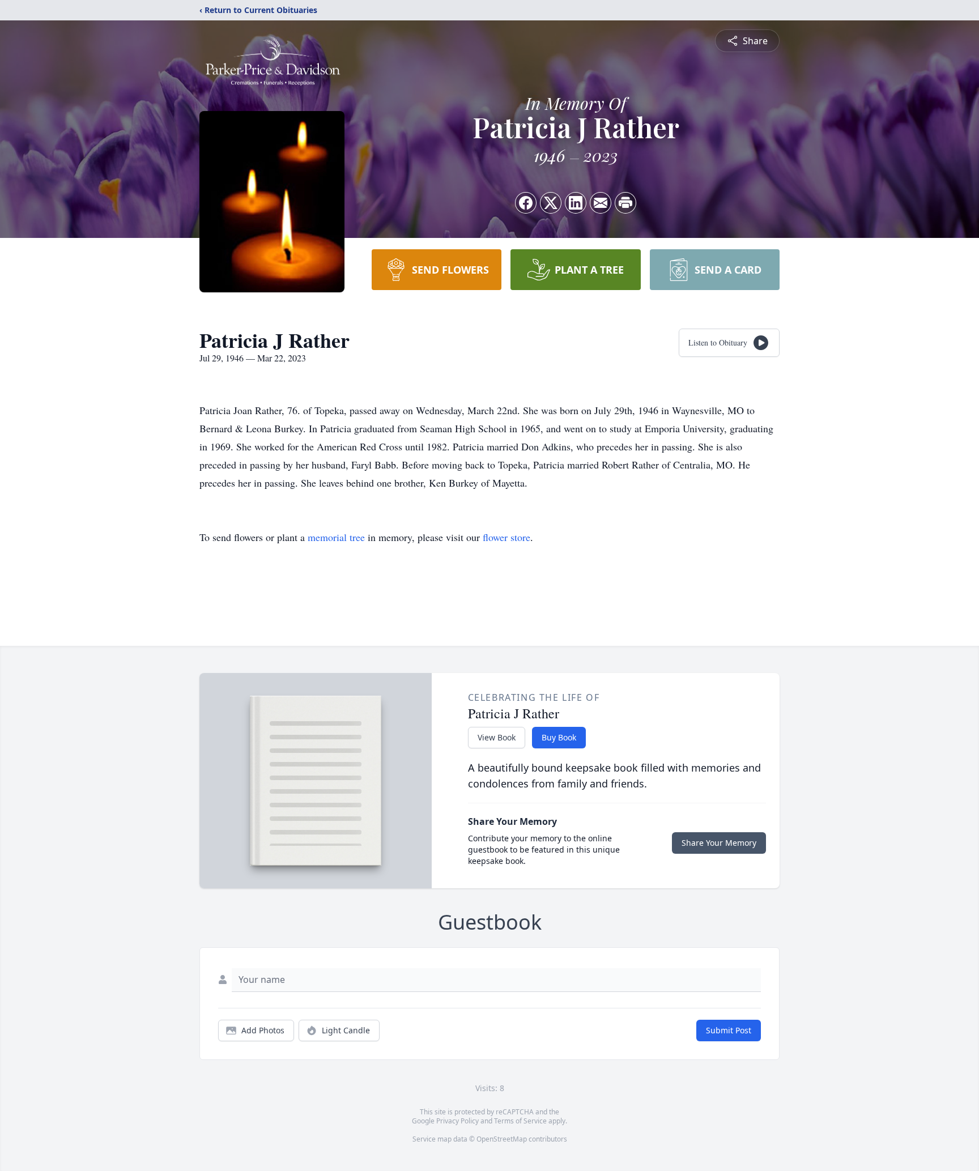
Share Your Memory (719, 842)
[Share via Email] (600, 203)
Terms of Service (520, 1121)
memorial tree (336, 537)
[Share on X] (550, 203)
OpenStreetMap (501, 1139)
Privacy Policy (457, 1121)
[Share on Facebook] (526, 203)
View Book (497, 737)
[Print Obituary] (625, 203)
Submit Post (728, 1030)
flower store (506, 537)
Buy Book (559, 737)
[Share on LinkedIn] (575, 203)
